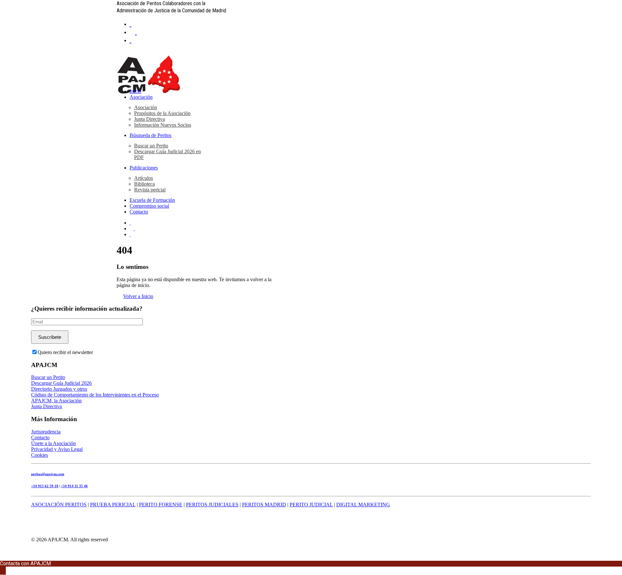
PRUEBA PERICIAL (112, 504)
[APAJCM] (311, 66)
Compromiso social (149, 206)
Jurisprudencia (46, 431)
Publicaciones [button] (144, 167)
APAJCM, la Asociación (56, 400)
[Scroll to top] (2, 557)
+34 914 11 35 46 (74, 486)
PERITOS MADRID (264, 504)
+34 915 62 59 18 (44, 486)
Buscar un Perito (151, 145)
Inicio (135, 91)
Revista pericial (150, 189)
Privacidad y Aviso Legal (57, 449)
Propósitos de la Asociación (162, 113)
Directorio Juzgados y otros (59, 389)
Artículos (143, 178)
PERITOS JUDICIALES (212, 504)
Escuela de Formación (152, 200)
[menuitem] (317, 23)
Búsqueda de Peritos (150, 135)
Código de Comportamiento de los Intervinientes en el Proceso (95, 394)
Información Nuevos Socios (162, 125)
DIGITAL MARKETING (363, 504)
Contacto (139, 211)
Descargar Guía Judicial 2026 (61, 383)
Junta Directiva (149, 119)
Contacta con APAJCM (25, 563)
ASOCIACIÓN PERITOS (58, 504)
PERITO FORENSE (160, 504)
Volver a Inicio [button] (138, 296)
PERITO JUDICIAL (311, 504)
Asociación (141, 97)
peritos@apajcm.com (47, 474)
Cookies (39, 455)
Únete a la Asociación (53, 443)
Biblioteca (144, 184)
